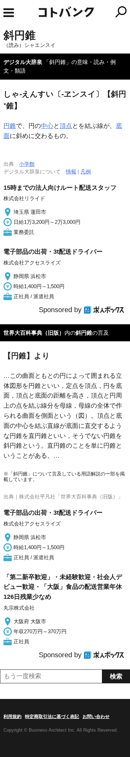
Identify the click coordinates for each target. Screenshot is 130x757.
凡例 (85, 171)
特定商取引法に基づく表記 (52, 716)
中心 (47, 125)
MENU (8, 13)
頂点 (66, 125)
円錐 (9, 125)
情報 (71, 171)
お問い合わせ (96, 716)
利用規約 (12, 716)
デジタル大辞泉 (22, 62)
